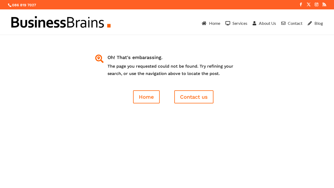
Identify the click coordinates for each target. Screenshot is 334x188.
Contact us (194, 97)
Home (146, 97)
